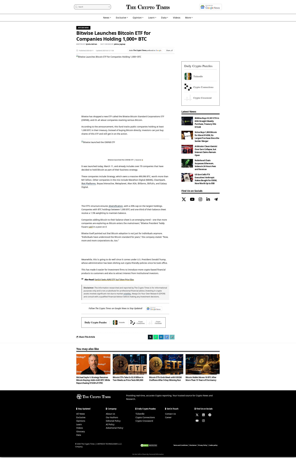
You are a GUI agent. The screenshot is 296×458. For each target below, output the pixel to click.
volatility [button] (127, 293)
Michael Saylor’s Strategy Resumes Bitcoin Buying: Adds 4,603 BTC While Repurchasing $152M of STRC (93, 380)
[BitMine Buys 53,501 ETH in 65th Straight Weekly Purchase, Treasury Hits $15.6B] (187, 121)
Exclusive (80, 417)
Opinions (80, 420)
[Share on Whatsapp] (155, 337)
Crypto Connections (145, 417)
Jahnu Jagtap (119, 44)
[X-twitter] (197, 415)
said (91, 226)
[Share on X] (150, 337)
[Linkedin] (203, 415)
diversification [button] (116, 206)
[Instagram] (200, 199)
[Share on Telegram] (166, 337)
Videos (79, 427)
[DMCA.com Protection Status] (149, 445)
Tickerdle (140, 413)
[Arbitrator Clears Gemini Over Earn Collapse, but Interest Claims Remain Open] (187, 149)
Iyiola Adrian (91, 44)
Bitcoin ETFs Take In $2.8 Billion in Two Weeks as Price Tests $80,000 (128, 379)
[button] (172, 337)
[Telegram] (216, 199)
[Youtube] (197, 421)
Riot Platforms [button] (89, 183)
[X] (183, 199)
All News (80, 413)
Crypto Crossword (144, 420)
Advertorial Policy (114, 427)
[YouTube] (192, 199)
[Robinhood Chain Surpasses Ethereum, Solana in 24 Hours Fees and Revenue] (187, 163)
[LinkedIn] (208, 199)
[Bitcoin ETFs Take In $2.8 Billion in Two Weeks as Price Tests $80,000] (130, 364)
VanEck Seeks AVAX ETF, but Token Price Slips (114, 279)
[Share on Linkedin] (161, 337)
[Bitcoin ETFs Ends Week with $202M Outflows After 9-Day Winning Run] (166, 364)
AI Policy (110, 424)
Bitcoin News (83, 28)
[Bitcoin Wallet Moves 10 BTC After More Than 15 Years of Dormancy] (203, 364)
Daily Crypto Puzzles (96, 322)
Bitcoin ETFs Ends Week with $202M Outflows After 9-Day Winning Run (165, 379)
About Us (110, 413)
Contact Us (170, 413)
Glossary (80, 431)
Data (78, 435)
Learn (79, 424)
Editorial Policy (113, 420)
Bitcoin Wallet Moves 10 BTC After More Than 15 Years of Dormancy (201, 379)
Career (168, 417)
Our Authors (112, 417)
